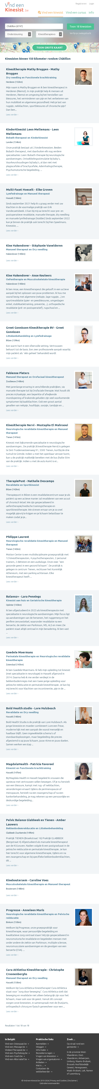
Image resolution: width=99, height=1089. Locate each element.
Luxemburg (74, 1074)
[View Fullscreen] (3, 43)
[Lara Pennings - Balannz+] (28, 48)
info (91, 12)
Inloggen (40, 1047)
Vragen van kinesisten (46, 1056)
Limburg (71, 1061)
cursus (76, 12)
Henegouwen (81, 1067)
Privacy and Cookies (58, 1081)
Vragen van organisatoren (48, 1059)
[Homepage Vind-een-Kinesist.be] (18, 7)
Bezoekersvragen (44, 1053)
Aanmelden (41, 1044)
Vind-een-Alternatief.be (16, 1059)
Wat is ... (40, 1065)
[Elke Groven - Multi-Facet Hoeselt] (75, 46)
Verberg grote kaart (50, 48)
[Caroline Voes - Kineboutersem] (14, 47)
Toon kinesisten (80, 26)
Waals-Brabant (74, 1070)
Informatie (41, 1050)
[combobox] (18, 35)
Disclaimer (72, 1081)
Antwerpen (84, 1058)
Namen (89, 1070)
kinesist (52, 12)
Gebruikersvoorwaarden (50, 1083)
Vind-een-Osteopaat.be (16, 1044)
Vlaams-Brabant (83, 1061)
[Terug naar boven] (93, 1083)
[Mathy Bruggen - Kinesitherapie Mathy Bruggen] (83, 52)
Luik (83, 1070)
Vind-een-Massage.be (15, 1047)
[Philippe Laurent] (24, 51)
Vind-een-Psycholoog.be (16, 1053)
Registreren (81, 3)
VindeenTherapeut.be (15, 1050)
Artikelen (40, 1062)
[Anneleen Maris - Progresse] (19, 43)
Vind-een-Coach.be (14, 1056)
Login (91, 3)
